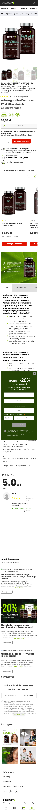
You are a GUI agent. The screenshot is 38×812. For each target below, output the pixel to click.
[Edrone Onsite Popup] (19, 406)
